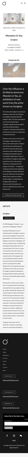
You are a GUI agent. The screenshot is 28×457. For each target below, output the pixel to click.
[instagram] (14, 436)
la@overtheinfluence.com (10, 396)
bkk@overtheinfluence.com (11, 408)
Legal (14, 440)
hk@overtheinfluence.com (11, 380)
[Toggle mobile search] (21, 3)
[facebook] (7, 436)
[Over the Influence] (5, 340)
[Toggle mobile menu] (25, 3)
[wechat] (21, 436)
